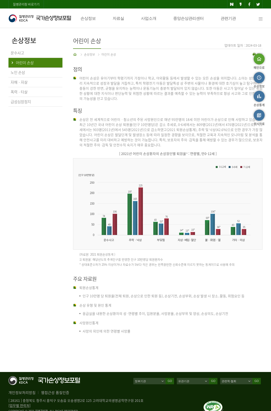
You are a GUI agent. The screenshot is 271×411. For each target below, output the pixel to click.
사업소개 (148, 18)
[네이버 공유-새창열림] (231, 4)
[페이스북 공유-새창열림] (249, 4)
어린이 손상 (108, 54)
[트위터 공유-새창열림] (258, 4)
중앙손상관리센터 (188, 18)
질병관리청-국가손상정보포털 (39, 18)
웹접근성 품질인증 (55, 392)
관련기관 (228, 18)
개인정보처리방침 (22, 392)
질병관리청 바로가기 (26, 4)
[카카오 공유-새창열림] (240, 4)
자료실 (118, 18)
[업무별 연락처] (19, 405)
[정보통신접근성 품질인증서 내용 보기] (213, 403)
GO (170, 381)
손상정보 (88, 18)
